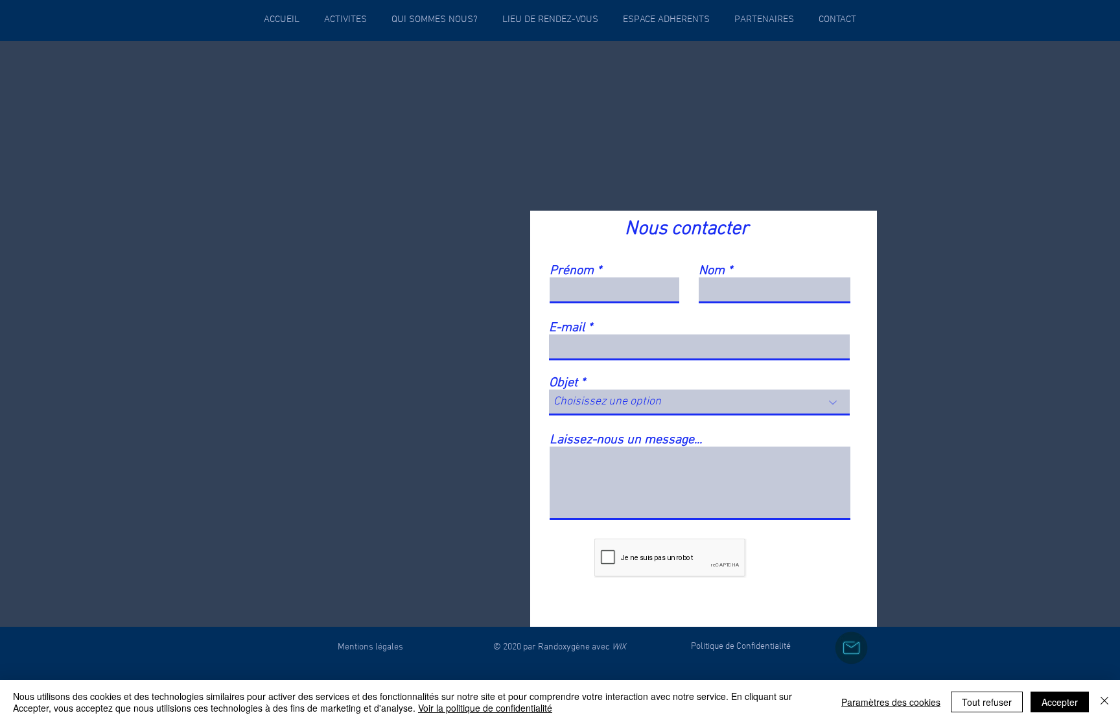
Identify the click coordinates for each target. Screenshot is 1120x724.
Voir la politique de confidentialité (485, 707)
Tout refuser (987, 701)
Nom (713, 270)
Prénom (572, 270)
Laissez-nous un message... (626, 440)
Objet (563, 383)
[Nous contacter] (851, 648)
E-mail (567, 327)
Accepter (1060, 701)
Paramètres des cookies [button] (890, 701)
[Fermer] (1104, 702)
